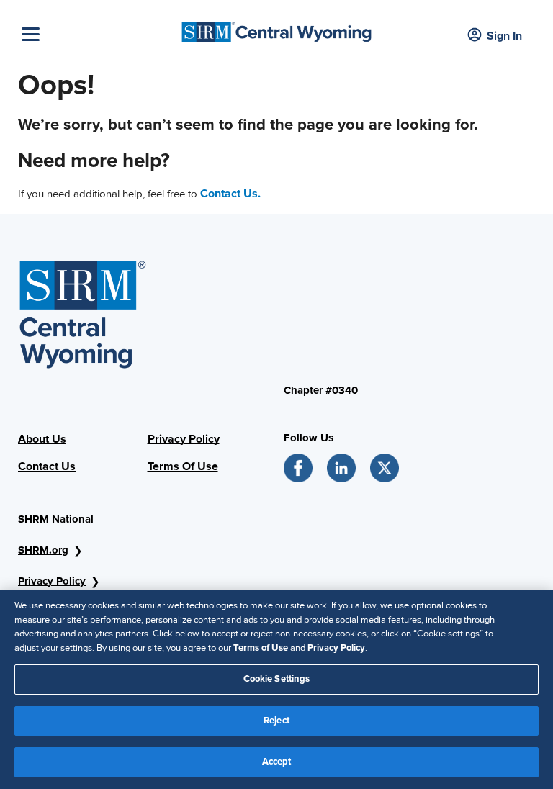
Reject (276, 720)
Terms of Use (260, 648)
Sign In (504, 36)
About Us (42, 439)
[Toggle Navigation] (97, 34)
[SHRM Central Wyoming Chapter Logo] (277, 28)
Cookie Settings (276, 679)
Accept (277, 761)
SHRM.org (43, 550)
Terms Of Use (183, 466)
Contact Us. (230, 193)
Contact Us (47, 466)
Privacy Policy (184, 439)
